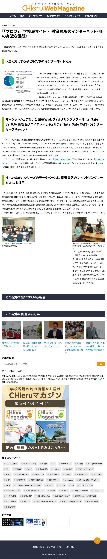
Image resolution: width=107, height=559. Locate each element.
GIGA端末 (64, 490)
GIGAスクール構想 (29, 464)
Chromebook (66, 464)
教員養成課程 (27, 496)
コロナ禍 (62, 485)
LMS (72, 485)
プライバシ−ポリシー (55, 547)
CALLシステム (39, 474)
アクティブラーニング (13, 490)
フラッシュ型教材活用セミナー (89, 480)
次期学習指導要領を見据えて (46, 501)
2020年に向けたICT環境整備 (85, 496)
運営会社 (70, 547)
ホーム (13, 15)
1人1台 (29, 469)
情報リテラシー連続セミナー (71, 501)
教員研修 (50, 485)
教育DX (8, 474)
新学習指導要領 (92, 501)
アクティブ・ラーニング (85, 469)
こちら (98, 379)
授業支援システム (43, 496)
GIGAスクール (98, 490)
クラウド (52, 490)
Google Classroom (95, 464)
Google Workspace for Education (28, 485)
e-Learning (69, 480)
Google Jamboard (81, 490)
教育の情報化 (43, 469)
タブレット (56, 469)
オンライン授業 (11, 496)
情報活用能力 (11, 507)
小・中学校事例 (36, 15)
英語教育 (18, 469)
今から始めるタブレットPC (35, 490)
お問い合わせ (91, 15)
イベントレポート (73, 15)
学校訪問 (68, 474)
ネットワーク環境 (23, 474)
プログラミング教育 (86, 485)
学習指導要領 (54, 474)
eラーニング (26, 501)
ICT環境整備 (20, 480)
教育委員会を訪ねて (62, 496)
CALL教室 (69, 469)
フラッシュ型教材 (11, 464)
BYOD (8, 485)
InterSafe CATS (76, 124)
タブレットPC (98, 474)
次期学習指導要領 (37, 480)
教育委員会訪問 (82, 474)
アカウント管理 (11, 501)
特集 (22, 15)
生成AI (8, 480)
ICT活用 (44, 464)
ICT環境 (80, 464)
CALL (8, 469)
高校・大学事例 (54, 15)
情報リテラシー (54, 480)
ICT (54, 464)
